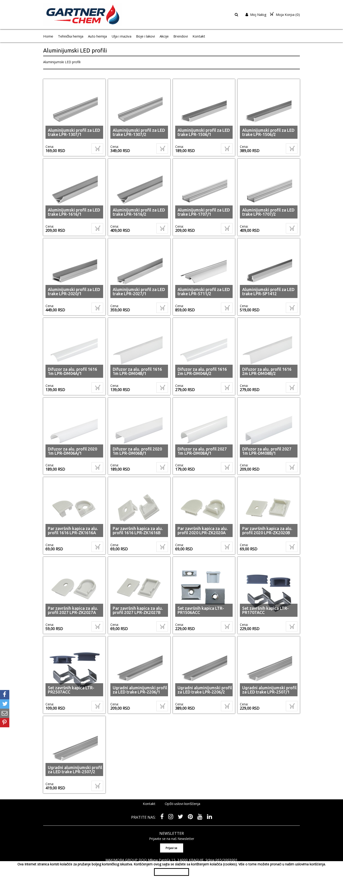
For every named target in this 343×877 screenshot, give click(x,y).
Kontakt (198, 36)
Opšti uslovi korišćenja (182, 803)
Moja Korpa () (287, 14)
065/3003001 (226, 859)
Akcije (164, 36)
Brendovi (180, 36)
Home (48, 36)
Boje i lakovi (145, 36)
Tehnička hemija (70, 36)
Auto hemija (97, 36)
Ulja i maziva (121, 36)
